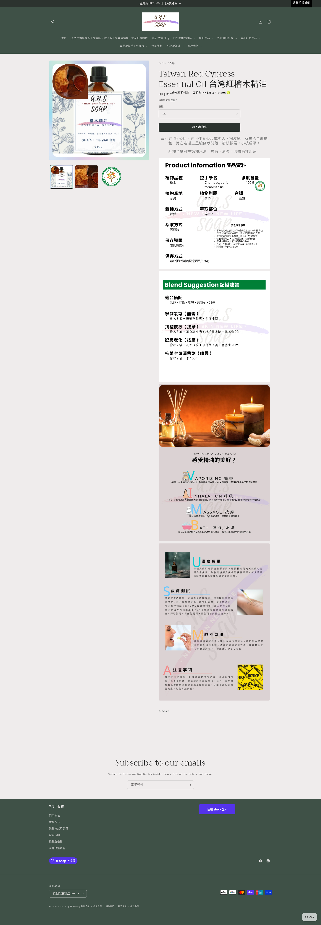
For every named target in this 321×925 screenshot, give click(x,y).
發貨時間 (54, 835)
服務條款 (122, 907)
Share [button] (165, 711)
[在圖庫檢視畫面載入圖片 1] (61, 176)
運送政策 (134, 907)
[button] (53, 22)
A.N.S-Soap (63, 907)
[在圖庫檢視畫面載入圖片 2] (86, 176)
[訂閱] (190, 785)
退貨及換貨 (56, 841)
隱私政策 (110, 907)
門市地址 (54, 815)
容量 (161, 106)
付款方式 (54, 821)
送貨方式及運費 (58, 828)
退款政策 (97, 907)
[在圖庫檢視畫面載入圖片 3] (111, 176)
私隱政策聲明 (57, 848)
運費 (173, 100)
